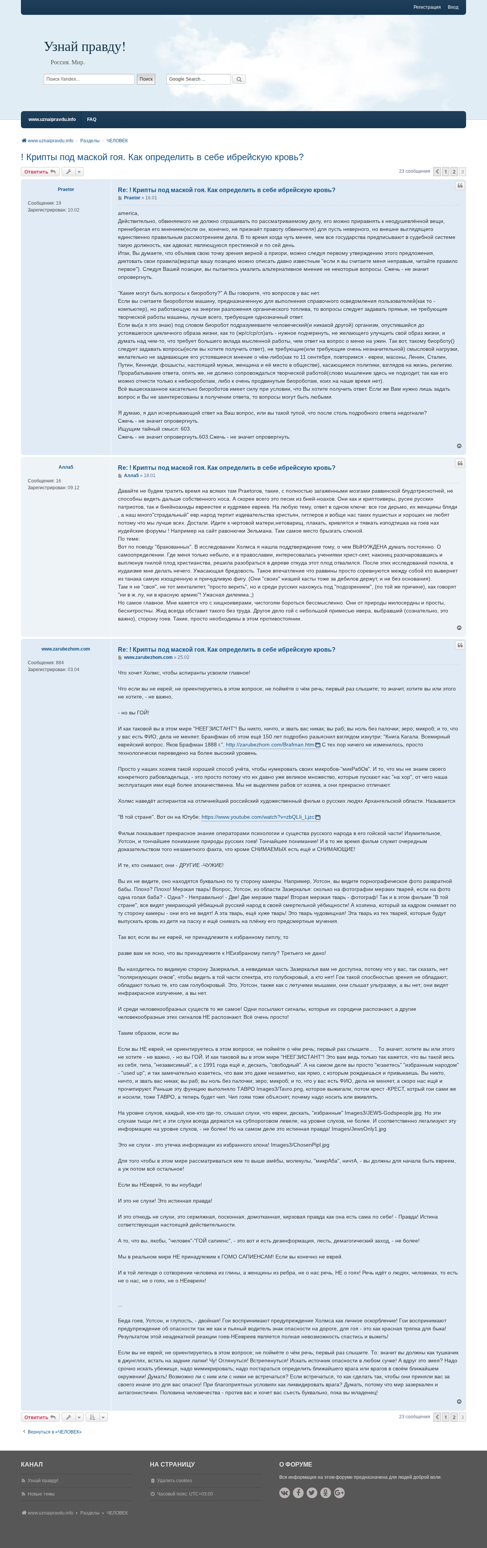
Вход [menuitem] (453, 7)
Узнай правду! (85, 46)
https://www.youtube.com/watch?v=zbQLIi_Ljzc (258, 817)
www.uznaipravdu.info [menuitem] (52, 119)
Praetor (66, 189)
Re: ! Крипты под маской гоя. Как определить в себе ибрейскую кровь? (227, 190)
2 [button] (454, 171)
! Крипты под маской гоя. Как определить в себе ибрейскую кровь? (162, 157)
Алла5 (66, 467)
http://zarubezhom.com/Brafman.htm (270, 744)
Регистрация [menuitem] (427, 7)
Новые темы (41, 1494)
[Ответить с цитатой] (460, 185)
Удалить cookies (174, 1480)
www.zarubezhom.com (65, 649)
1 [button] (445, 171)
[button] (437, 171)
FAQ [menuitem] (91, 119)
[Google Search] (239, 79)
